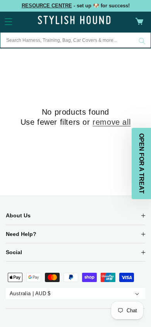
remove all (111, 122)
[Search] (142, 41)
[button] (8, 21)
